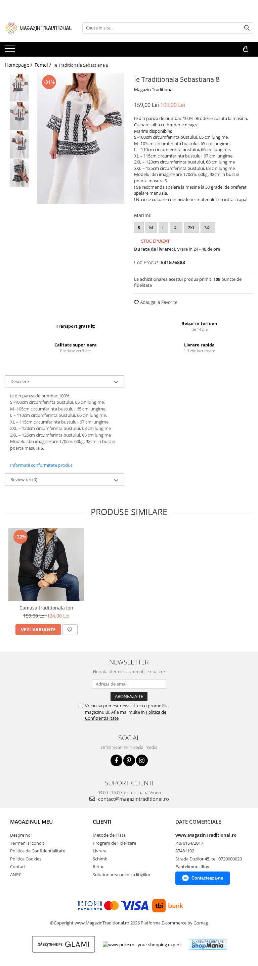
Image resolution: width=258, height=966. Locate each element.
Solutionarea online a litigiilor (121, 875)
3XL (208, 227)
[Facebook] (116, 760)
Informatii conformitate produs (41, 465)
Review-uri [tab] (23, 479)
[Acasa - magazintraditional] (38, 27)
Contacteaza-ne (207, 878)
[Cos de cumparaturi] (246, 49)
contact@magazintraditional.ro (133, 798)
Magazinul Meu (31, 821)
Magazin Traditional (153, 89)
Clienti (102, 821)
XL (176, 227)
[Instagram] (142, 760)
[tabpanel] (80, 138)
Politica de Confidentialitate (37, 851)
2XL (191, 227)
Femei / (43, 65)
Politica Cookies (25, 859)
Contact (18, 866)
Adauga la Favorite (158, 302)
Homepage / (19, 65)
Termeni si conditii (28, 843)
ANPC (16, 875)
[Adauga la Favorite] (70, 629)
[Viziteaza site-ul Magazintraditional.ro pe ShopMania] (207, 944)
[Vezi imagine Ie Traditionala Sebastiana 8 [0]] (19, 88)
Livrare (99, 851)
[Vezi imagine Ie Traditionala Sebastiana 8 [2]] (19, 144)
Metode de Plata (109, 835)
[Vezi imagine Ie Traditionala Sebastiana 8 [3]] (19, 173)
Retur (98, 866)
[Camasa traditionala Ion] (46, 564)
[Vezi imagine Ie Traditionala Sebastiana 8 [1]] (19, 116)
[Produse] (11, 51)
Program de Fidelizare (114, 843)
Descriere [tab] (19, 381)
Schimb (100, 859)
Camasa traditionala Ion (46, 607)
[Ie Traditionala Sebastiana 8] (80, 138)
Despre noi (21, 835)
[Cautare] (247, 28)
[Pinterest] (129, 760)
